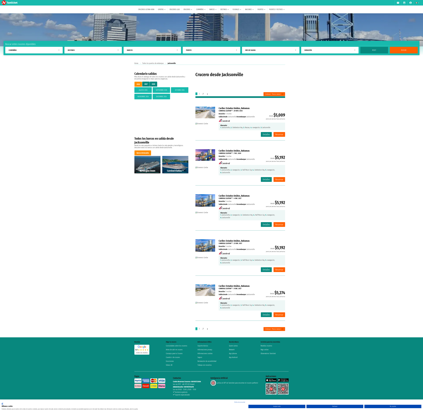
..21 (203, 94)
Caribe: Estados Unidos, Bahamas (234, 108)
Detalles (266, 134)
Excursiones (170, 361)
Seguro (200, 357)
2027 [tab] (145, 84)
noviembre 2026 (143, 96)
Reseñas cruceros (266, 346)
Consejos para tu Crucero (174, 353)
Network (232, 350)
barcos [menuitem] (212, 9)
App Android (233, 357)
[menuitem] (398, 3)
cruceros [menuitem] (186, 9)
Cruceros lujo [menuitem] (174, 9)
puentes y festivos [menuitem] (276, 9)
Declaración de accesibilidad (207, 361)
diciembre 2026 (161, 96)
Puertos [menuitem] (260, 9)
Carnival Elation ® (225, 111)
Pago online (264, 350)
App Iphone (233, 353)
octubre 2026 (179, 90)
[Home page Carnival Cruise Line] (224, 120)
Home (136, 63)
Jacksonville (232, 117)
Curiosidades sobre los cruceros (176, 346)
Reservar (279, 134)
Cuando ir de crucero (173, 357)
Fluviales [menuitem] (236, 9)
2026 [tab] (138, 84)
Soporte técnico (203, 346)
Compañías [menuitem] (200, 9)
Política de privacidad (239, 402)
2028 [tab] (153, 84)
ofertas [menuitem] (161, 9)
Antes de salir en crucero (174, 350)
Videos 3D (169, 365)
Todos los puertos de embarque (153, 63)
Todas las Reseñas (142, 353)
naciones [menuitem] (248, 9)
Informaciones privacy (205, 350)
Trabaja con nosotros (205, 365)
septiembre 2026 (161, 90)
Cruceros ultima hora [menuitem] (146, 9)
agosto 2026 (143, 90)
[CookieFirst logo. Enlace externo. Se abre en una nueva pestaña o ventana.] (2, 404)
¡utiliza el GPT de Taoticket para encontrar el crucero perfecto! (237, 383)
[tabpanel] (161, 93)
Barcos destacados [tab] (143, 153)
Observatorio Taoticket (268, 353)
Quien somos (233, 346)
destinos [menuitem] (223, 9)
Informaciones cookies (205, 353)
